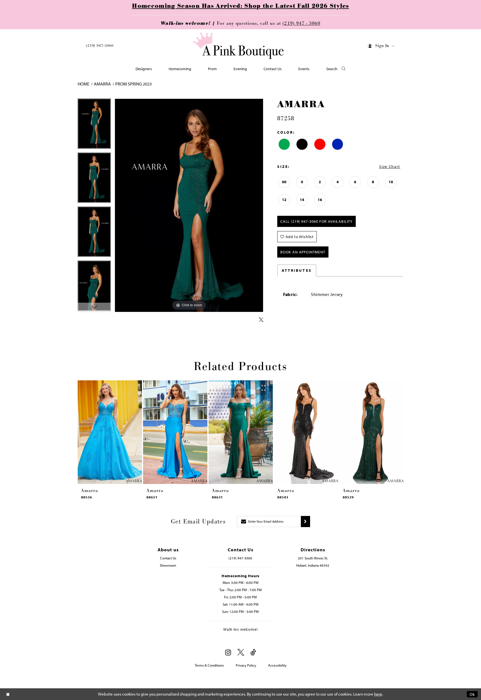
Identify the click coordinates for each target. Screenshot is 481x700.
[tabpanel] (94, 126)
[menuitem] (100, 46)
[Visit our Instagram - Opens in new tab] (228, 652)
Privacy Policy (246, 665)
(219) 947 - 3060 (301, 23)
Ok (472, 694)
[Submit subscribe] (305, 521)
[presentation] (110, 432)
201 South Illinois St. (313, 558)
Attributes (297, 270)
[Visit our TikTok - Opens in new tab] (253, 652)
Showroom (168, 565)
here (378, 694)
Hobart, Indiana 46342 (312, 565)
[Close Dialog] (8, 694)
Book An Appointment (302, 251)
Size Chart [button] (389, 166)
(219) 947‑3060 (100, 45)
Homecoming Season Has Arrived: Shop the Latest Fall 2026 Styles (240, 6)
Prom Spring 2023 (133, 84)
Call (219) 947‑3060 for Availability (316, 221)
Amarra (102, 84)
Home (83, 84)
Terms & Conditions (209, 665)
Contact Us (168, 558)
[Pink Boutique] (238, 45)
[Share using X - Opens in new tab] (261, 320)
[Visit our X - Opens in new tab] (240, 652)
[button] (381, 46)
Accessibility (277, 665)
